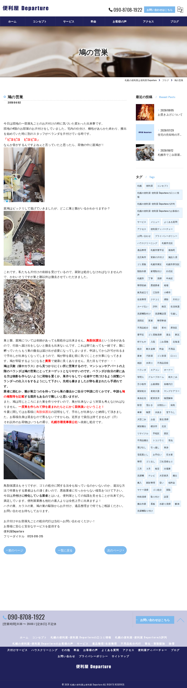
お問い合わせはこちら (160, 10)
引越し (174, 313)
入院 (153, 341)
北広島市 (141, 257)
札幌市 (140, 278)
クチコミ (155, 299)
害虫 (170, 440)
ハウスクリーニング (147, 242)
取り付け (155, 496)
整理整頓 (161, 320)
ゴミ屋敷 (141, 264)
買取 (168, 489)
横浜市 (154, 426)
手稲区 (156, 433)
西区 (166, 433)
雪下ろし (170, 412)
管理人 (140, 376)
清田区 (140, 320)
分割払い (161, 404)
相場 (166, 285)
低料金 (171, 482)
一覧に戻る (65, 550)
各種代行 (168, 383)
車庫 (139, 412)
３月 (148, 468)
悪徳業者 (155, 285)
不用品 (171, 348)
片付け (176, 299)
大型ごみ (141, 419)
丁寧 (150, 278)
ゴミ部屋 (161, 355)
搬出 (175, 475)
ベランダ (141, 369)
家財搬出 (141, 426)
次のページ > (115, 550)
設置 (166, 496)
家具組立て (142, 292)
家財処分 (141, 390)
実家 (150, 320)
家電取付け (156, 271)
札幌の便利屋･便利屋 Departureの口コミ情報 (158, 194)
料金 (161, 348)
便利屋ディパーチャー (162, 228)
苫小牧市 (141, 383)
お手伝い (157, 454)
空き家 (169, 454)
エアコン (155, 369)
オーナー (168, 369)
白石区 (169, 271)
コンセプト (162, 185)
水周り (149, 362)
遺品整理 (141, 249)
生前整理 (141, 299)
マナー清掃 (142, 489)
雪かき (149, 404)
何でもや (141, 341)
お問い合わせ (144, 235)
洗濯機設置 (160, 313)
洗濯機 (140, 475)
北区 (164, 426)
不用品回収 (162, 362)
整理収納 (141, 285)
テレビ (151, 475)
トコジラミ (158, 440)
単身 (166, 447)
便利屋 (149, 185)
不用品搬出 (142, 440)
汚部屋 (149, 355)
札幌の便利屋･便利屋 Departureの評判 (156, 203)
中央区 (169, 278)
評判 (155, 306)
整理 (139, 461)
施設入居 (172, 257)
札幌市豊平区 (157, 249)
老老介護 (155, 390)
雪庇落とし (142, 454)
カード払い (142, 306)
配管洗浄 (155, 398)
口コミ (174, 355)
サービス (141, 221)
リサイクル (142, 433)
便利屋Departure (14, 531)
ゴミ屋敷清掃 (155, 334)
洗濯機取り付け (145, 510)
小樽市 (167, 292)
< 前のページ (14, 550)
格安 (157, 468)
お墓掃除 (155, 383)
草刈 (164, 327)
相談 (139, 362)
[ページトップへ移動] (180, 620)
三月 (139, 468)
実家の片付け (157, 257)
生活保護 (175, 306)
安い (161, 482)
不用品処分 (142, 327)
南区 (164, 306)
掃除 (166, 299)
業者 (139, 355)
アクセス (141, 228)
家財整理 (150, 482)
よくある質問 (170, 221)
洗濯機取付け (144, 313)
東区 (177, 334)
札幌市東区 (156, 264)
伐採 (155, 327)
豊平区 (140, 334)
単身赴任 (141, 398)
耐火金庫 (150, 348)
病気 (173, 404)
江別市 (156, 292)
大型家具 (163, 475)
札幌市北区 (167, 242)
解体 (177, 503)
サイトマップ (120, 656)
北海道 (176, 341)
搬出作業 (141, 503)
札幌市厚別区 (173, 264)
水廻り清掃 (165, 503)
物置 (148, 412)
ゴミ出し (150, 461)
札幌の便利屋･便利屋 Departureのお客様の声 (158, 212)
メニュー (155, 221)
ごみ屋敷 (163, 341)
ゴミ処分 (157, 489)
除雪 (139, 404)
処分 (139, 348)
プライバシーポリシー (166, 235)
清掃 (159, 278)
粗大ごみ (172, 376)
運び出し (141, 447)
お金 (153, 419)
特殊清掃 (141, 496)
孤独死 (171, 249)
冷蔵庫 (167, 468)
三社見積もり (166, 461)
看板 (153, 503)
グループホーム (156, 376)
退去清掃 (163, 419)
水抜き (158, 412)
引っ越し (155, 447)
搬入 (139, 482)
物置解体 (168, 398)
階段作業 (141, 271)
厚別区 (174, 327)
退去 (168, 334)
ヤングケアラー (172, 390)
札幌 (139, 185)
